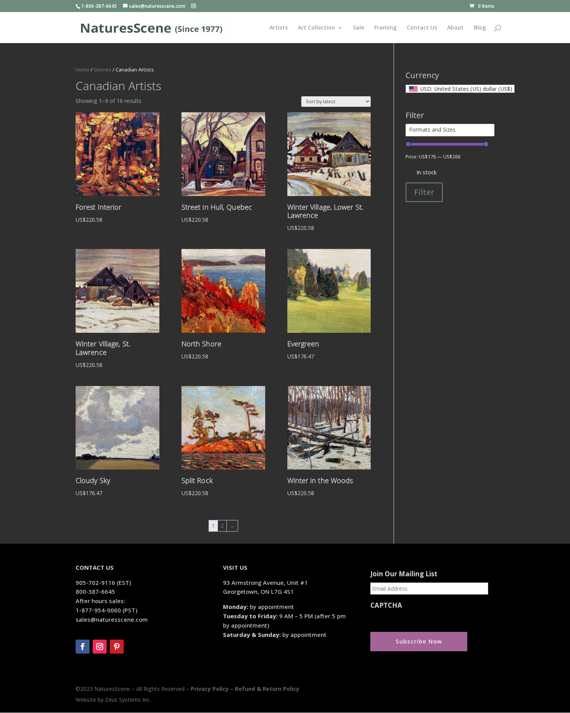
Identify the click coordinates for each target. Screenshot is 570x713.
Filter (424, 192)
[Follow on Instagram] (100, 647)
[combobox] (460, 89)
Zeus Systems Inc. (128, 699)
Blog (480, 28)
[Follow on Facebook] (83, 647)
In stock (426, 172)
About (455, 28)
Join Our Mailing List (403, 574)
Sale (358, 28)
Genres (102, 69)
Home (83, 69)
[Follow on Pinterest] (117, 647)
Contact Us (422, 28)
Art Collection (316, 28)
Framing (385, 28)
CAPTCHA (386, 605)
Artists (278, 28)
